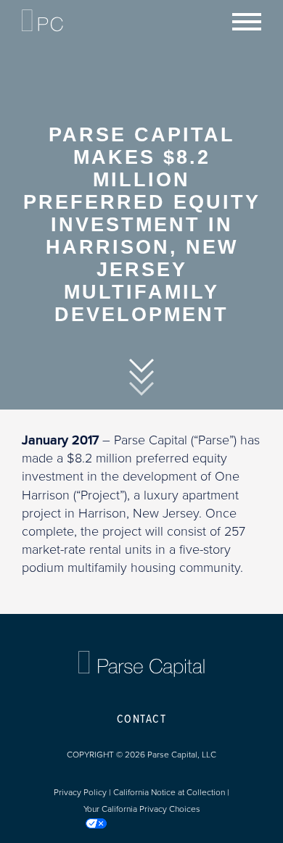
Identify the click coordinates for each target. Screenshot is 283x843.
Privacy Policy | (83, 792)
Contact (142, 719)
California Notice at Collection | (171, 792)
